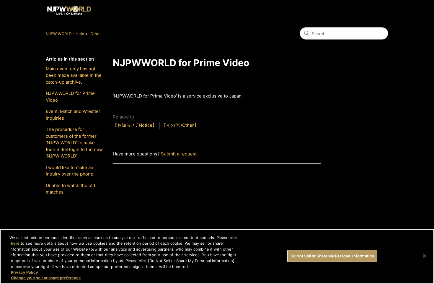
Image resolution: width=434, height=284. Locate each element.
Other (95, 33)
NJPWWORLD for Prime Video (70, 96)
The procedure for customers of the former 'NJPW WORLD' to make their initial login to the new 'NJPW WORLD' (74, 142)
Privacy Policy (24, 272)
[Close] (424, 255)
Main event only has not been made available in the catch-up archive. (74, 75)
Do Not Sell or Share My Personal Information (332, 256)
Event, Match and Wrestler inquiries (73, 114)
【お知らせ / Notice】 (135, 125)
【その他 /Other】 (180, 125)
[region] (217, 256)
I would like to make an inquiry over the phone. (70, 171)
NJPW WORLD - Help (65, 33)
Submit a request (179, 154)
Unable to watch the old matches (70, 189)
